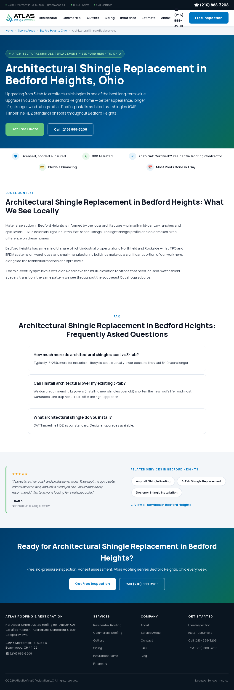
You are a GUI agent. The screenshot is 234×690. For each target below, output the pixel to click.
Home (9, 30)
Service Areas (26, 30)
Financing (100, 663)
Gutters (93, 18)
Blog (144, 656)
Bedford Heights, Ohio (53, 30)
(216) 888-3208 (21, 653)
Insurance (128, 18)
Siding (110, 18)
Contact (147, 640)
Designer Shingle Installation (157, 492)
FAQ (143, 648)
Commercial (71, 18)
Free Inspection (209, 17)
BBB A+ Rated (98, 156)
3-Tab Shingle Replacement (201, 481)
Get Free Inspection (92, 583)
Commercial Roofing (107, 633)
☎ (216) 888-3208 (211, 5)
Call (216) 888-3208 (70, 129)
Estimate (149, 18)
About (165, 18)
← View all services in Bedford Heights (160, 504)
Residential (48, 18)
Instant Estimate (200, 633)
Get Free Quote (24, 128)
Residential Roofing (107, 625)
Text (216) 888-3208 (202, 648)
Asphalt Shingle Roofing (153, 481)
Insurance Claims (105, 656)
